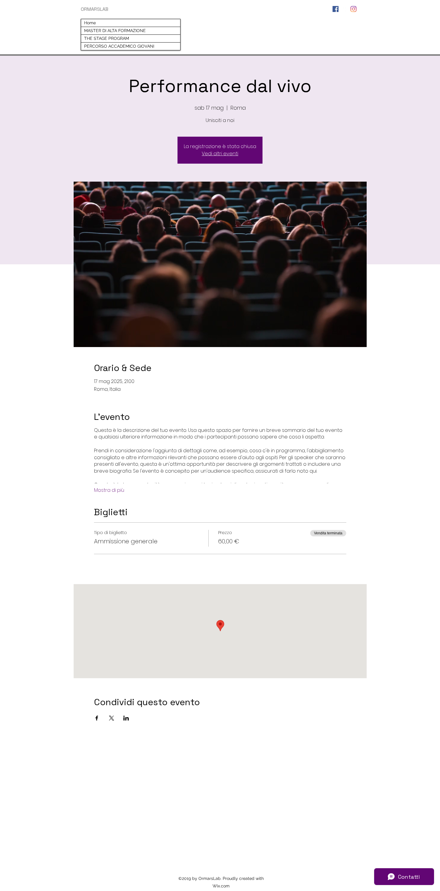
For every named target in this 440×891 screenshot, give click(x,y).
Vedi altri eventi (220, 153)
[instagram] (353, 9)
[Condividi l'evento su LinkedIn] (126, 718)
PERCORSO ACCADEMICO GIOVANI (119, 46)
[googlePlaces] (345, 9)
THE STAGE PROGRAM (106, 38)
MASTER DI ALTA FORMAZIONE (115, 30)
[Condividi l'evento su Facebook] (97, 718)
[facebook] (336, 9)
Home (90, 22)
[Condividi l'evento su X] (111, 718)
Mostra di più (109, 490)
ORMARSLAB (94, 9)
